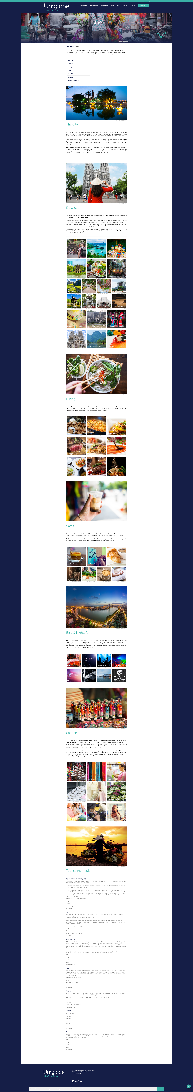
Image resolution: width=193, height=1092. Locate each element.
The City (70, 60)
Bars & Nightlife (72, 74)
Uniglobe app (147, 1)
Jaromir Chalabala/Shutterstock (80, 258)
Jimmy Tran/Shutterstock (122, 328)
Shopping (70, 77)
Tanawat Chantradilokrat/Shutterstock (79, 801)
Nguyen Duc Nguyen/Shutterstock (75, 293)
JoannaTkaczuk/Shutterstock (101, 278)
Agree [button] (160, 1088)
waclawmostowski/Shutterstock (75, 667)
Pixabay (125, 308)
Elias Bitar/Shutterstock (82, 566)
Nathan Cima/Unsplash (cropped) (120, 278)
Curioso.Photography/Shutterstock (80, 328)
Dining (70, 67)
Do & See (70, 63)
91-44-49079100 (76, 1073)
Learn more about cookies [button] (80, 1088)
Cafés (70, 70)
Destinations (71, 46)
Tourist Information (73, 80)
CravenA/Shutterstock (82, 278)
